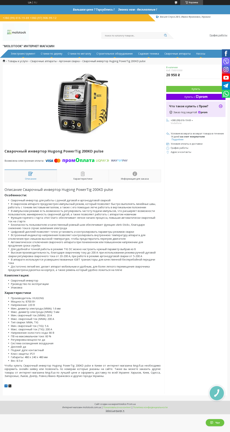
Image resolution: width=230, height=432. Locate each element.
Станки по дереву (51, 53)
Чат (217, 422)
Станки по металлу (79, 53)
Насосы (200, 53)
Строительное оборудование (114, 53)
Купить (196, 89)
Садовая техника (148, 53)
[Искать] (165, 35)
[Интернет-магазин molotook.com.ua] (16, 32)
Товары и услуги (18, 61)
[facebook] (6, 386)
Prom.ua (131, 404)
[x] (9, 386)
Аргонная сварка (69, 61)
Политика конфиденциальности (150, 407)
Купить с (189, 96)
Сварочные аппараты (177, 53)
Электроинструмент (23, 53)
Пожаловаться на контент (117, 407)
